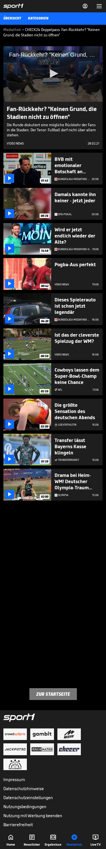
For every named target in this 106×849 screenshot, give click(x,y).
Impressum (14, 779)
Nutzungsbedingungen (24, 806)
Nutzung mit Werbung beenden (32, 815)
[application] (53, 74)
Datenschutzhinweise (23, 788)
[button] (53, 73)
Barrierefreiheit (18, 824)
